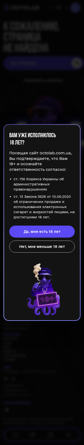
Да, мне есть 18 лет (42, 231)
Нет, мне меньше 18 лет (42, 246)
